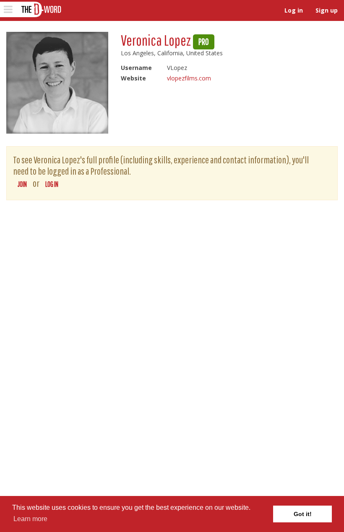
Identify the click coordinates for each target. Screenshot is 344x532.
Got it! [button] (303, 514)
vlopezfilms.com (189, 78)
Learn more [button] (30, 518)
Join (22, 184)
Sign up (326, 10)
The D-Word (40, 9)
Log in (293, 10)
